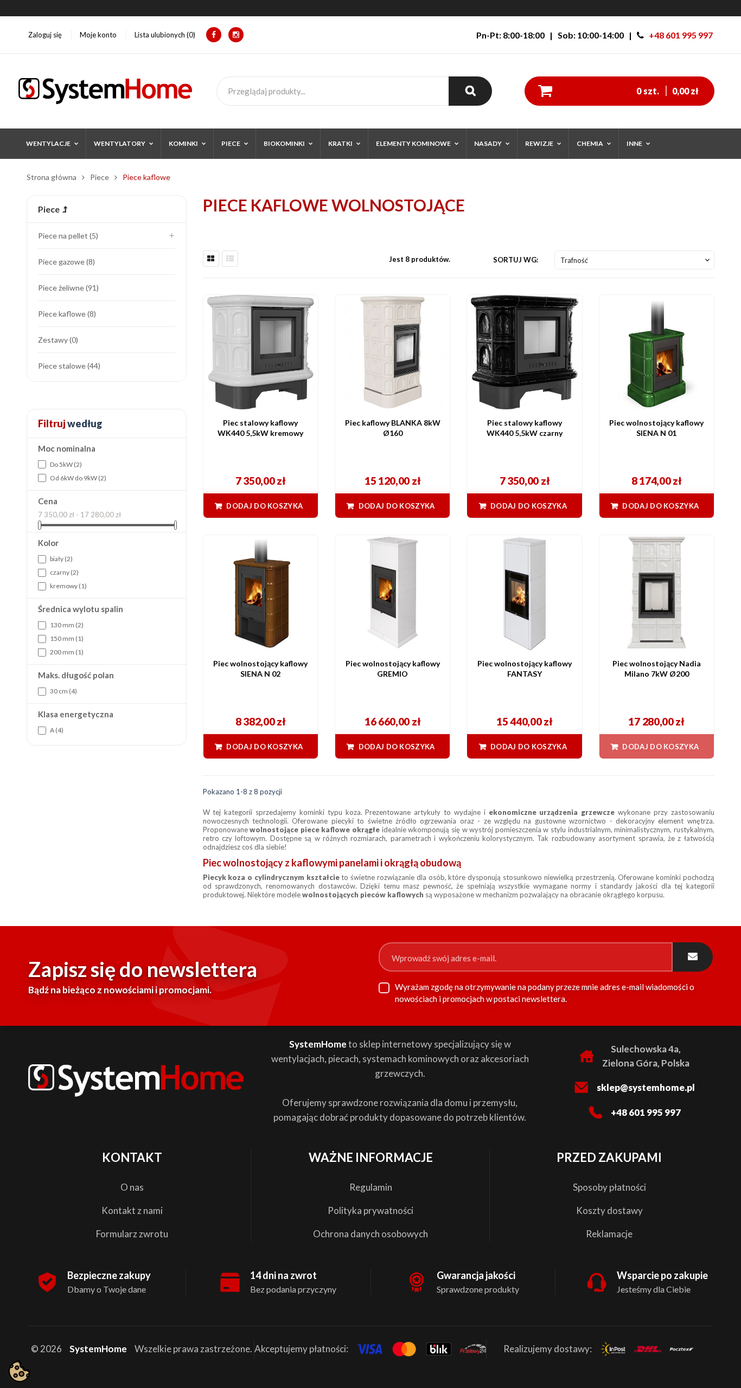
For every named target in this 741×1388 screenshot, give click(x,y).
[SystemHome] (105, 91)
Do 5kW (66, 464)
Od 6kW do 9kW (78, 478)
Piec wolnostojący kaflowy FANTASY (524, 669)
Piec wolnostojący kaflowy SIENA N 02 (260, 669)
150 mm (67, 638)
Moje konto (98, 34)
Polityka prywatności (370, 1210)
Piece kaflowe (66, 313)
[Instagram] (236, 34)
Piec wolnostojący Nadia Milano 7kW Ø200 (656, 669)
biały (61, 559)
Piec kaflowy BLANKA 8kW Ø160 (392, 428)
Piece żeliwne (67, 287)
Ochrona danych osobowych (370, 1233)
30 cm (63, 691)
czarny (64, 572)
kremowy (68, 586)
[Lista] (230, 258)
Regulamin (370, 1187)
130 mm (67, 625)
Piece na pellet (67, 235)
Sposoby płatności (609, 1187)
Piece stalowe (68, 365)
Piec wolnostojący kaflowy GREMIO (393, 669)
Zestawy (57, 339)
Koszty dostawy (609, 1210)
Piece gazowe (65, 261)
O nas (132, 1187)
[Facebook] (213, 34)
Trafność (635, 260)
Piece (49, 209)
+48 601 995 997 (681, 35)
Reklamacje (609, 1233)
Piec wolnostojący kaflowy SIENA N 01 (656, 428)
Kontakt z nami (132, 1210)
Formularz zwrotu (132, 1233)
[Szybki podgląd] (304, 308)
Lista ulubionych (164, 34)
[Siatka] (211, 258)
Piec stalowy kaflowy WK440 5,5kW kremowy (260, 428)
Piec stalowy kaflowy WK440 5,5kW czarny (525, 428)
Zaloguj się (45, 34)
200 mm (67, 652)
